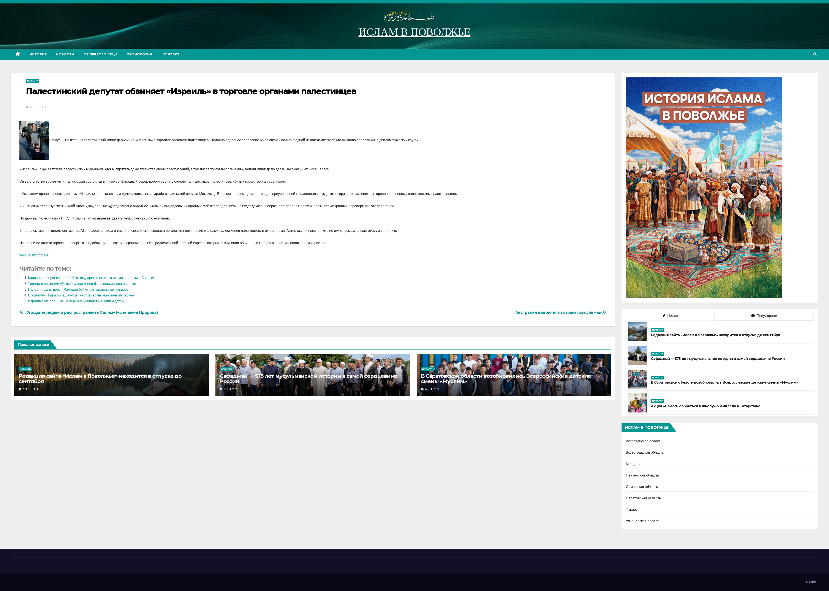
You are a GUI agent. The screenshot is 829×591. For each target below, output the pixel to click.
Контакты (172, 54)
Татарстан (634, 509)
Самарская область (642, 487)
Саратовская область (643, 498)
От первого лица (101, 54)
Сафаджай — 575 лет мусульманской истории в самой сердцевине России (308, 378)
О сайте (811, 581)
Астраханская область (644, 441)
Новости (65, 54)
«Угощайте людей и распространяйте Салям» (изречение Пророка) (91, 312)
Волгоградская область (645, 452)
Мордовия (634, 464)
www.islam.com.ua (33, 255)
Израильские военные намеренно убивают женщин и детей (76, 301)
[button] (814, 54)
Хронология (139, 54)
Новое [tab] (672, 315)
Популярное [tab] (766, 316)
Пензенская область (642, 475)
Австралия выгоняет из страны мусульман (558, 312)
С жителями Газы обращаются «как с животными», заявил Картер (81, 295)
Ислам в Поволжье (415, 32)
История (38, 54)
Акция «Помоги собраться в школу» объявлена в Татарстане (706, 406)
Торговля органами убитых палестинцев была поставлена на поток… (84, 283)
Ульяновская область (643, 521)
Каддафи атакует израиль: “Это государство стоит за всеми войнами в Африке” (91, 278)
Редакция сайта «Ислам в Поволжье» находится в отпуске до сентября (100, 378)
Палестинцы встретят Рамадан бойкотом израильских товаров (78, 289)
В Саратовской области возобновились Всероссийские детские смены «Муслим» (506, 378)
